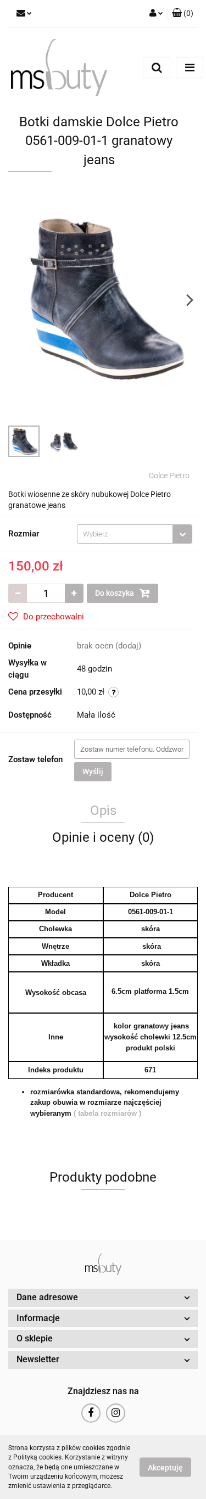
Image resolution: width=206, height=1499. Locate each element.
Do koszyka (115, 593)
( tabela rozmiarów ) (107, 1113)
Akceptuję (165, 1467)
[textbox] (125, 534)
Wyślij (92, 771)
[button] (183, 13)
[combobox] (134, 534)
